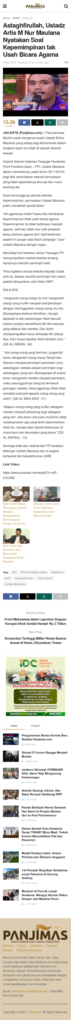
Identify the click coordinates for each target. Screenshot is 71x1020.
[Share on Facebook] (24, 122)
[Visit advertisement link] (35, 686)
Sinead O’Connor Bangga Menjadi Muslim (44, 754)
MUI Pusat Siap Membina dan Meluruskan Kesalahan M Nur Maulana (14, 553)
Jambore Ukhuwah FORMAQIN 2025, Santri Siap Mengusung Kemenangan (42, 773)
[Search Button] (66, 6)
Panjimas (35, 1012)
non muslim (45, 578)
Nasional (28, 17)
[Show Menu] (5, 6)
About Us (8, 945)
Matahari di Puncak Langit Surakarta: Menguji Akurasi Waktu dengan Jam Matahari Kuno (44, 895)
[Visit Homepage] (35, 6)
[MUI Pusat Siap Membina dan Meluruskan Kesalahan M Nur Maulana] (16, 536)
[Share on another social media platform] (62, 122)
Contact (22, 945)
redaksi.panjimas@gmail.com (29, 991)
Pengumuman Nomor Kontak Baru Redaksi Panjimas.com (44, 737)
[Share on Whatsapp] (50, 122)
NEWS (16, 17)
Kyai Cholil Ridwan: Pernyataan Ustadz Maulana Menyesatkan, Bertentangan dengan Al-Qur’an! (15, 513)
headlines (57, 572)
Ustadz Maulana (15, 584)
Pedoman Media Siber (29, 950)
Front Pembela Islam (34, 572)
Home (6, 17)
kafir (7, 578)
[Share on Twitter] (37, 122)
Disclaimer (36, 945)
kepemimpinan (24, 578)
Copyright (51, 945)
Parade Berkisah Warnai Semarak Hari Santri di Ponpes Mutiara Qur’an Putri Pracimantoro (44, 811)
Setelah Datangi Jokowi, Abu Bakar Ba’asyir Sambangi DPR (42, 792)
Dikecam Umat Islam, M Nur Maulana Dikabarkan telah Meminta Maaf (47, 509)
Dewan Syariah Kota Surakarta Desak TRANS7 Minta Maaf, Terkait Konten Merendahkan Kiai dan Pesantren (45, 834)
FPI (14, 572)
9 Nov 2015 (9, 62)
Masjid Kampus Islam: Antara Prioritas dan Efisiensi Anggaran (43, 855)
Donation (8, 950)
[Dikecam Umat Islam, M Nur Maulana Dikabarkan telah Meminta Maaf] (47, 494)
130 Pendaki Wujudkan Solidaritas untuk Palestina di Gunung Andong (45, 874)
